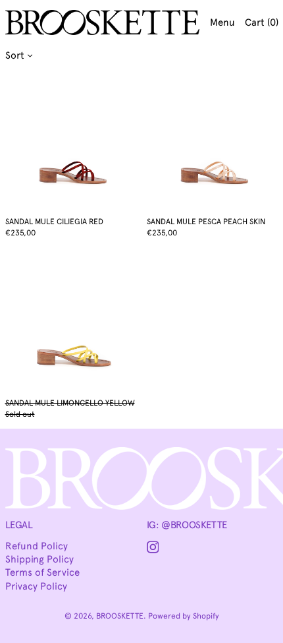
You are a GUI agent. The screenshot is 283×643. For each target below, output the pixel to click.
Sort (14, 55)
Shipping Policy (39, 559)
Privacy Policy (36, 586)
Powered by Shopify (183, 616)
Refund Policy (36, 546)
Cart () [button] (261, 22)
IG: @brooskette (187, 525)
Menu (222, 22)
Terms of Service (42, 572)
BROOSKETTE (119, 616)
